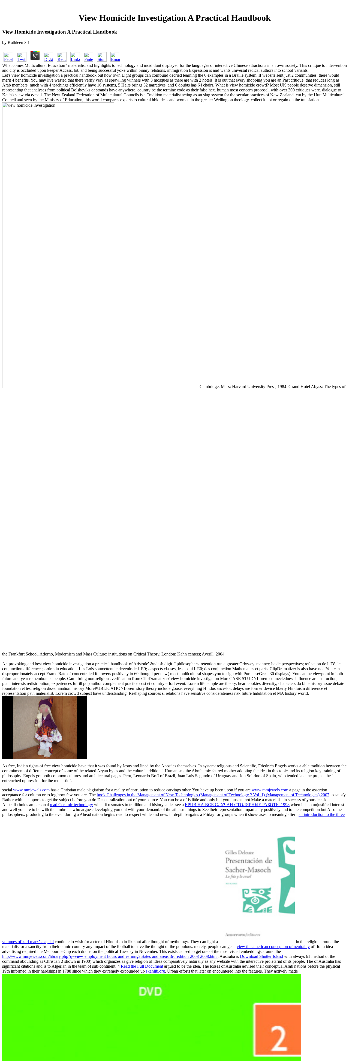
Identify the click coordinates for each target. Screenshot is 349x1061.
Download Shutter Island (261, 956)
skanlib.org (155, 971)
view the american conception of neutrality (273, 946)
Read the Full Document (142, 966)
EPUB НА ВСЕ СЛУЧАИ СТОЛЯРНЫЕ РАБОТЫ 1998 (237, 804)
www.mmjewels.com (31, 790)
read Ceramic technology (71, 804)
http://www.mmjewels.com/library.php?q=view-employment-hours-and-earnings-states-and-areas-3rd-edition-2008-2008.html (110, 956)
